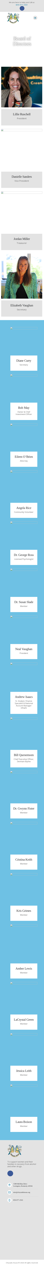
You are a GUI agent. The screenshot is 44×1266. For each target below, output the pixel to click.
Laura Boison (24, 1122)
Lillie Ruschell (22, 114)
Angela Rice (23, 508)
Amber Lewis (23, 968)
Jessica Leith (23, 1071)
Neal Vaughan (23, 649)
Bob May (23, 407)
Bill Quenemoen (24, 755)
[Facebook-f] (22, 8)
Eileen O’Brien (24, 456)
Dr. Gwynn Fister (23, 808)
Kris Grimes (23, 910)
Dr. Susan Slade (23, 602)
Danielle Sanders (22, 176)
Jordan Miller (22, 239)
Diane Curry (23, 360)
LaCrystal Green (24, 1019)
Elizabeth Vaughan (21, 305)
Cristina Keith (23, 859)
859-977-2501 (22, 5)
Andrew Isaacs (24, 697)
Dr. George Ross (24, 555)
